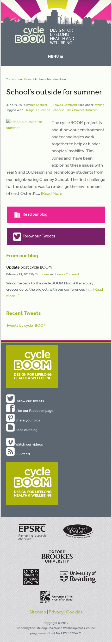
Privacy (56, 611)
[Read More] (52, 193)
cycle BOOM (30, 35)
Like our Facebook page (34, 410)
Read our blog (35, 214)
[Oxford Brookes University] (55, 558)
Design (30, 110)
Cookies (74, 611)
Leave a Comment (65, 105)
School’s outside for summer (54, 91)
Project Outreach (86, 110)
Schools (57, 110)
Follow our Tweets (39, 235)
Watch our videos (29, 444)
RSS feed (22, 454)
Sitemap (37, 611)
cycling (99, 105)
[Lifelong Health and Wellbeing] (77, 540)
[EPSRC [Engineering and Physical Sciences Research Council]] (32, 540)
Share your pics (27, 420)
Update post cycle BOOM (29, 267)
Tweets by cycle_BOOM (26, 325)
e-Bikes (68, 110)
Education (43, 110)
